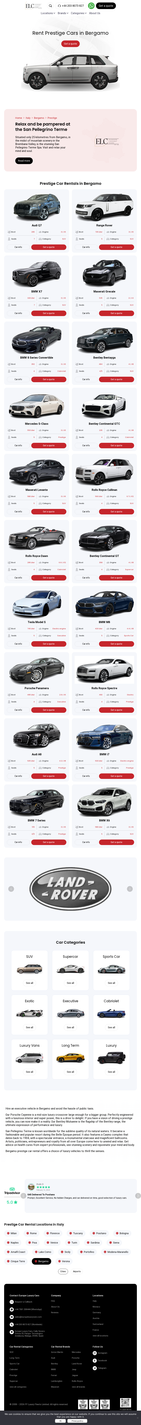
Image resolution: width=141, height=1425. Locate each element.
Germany (97, 1312)
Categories (77, 13)
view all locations (100, 1335)
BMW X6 (104, 820)
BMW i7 (104, 754)
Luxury (111, 1045)
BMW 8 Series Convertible (36, 357)
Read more (24, 160)
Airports (77, 1271)
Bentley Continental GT (104, 556)
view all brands (78, 1387)
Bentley (54, 1363)
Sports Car (111, 956)
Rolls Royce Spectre (104, 688)
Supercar (70, 956)
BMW (53, 1369)
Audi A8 (36, 754)
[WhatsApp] (91, 5)
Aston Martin (57, 1352)
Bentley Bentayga (104, 357)
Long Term (70, 1045)
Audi (53, 1358)
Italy (28, 117)
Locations (47, 13)
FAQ (53, 1301)
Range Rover (104, 225)
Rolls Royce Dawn (36, 556)
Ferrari (54, 1375)
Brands (62, 13)
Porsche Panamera (37, 688)
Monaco (96, 1307)
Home (18, 117)
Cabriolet (111, 1001)
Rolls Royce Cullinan (104, 490)
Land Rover (77, 1363)
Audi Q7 (37, 225)
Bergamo (39, 117)
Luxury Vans (30, 1045)
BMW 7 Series (36, 820)
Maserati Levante (37, 490)
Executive (70, 1001)
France (96, 1330)
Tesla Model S (37, 622)
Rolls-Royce (77, 1381)
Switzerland (98, 1324)
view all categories (18, 1387)
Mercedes (76, 1352)
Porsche (75, 1358)
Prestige (13, 1375)
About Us (94, 13)
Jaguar (75, 1375)
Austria (96, 1318)
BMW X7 (36, 291)
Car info (18, 247)
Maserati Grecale (104, 291)
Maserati (55, 1387)
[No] (137, 1417)
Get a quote (49, 247)
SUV (29, 956)
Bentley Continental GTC (104, 423)
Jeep (74, 1369)
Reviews (55, 1312)
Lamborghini (56, 1381)
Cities (63, 1271)
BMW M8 (104, 622)
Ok (60, 1421)
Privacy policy (77, 1421)
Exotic (29, 1001)
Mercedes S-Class (36, 423)
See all (29, 983)
